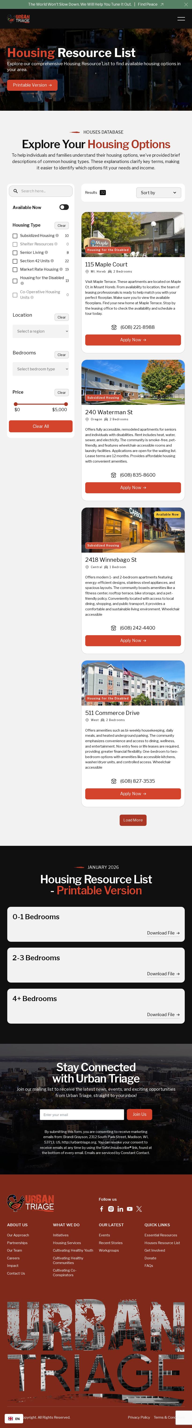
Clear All (41, 426)
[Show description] (57, 235)
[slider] (16, 404)
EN (17, 1419)
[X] (139, 1209)
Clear (62, 226)
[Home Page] (18, 18)
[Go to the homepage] (30, 1203)
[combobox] (14, 1418)
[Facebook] (101, 1209)
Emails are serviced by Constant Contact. (117, 1153)
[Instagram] (111, 1209)
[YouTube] (129, 1209)
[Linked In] (120, 1209)
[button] (186, 4)
